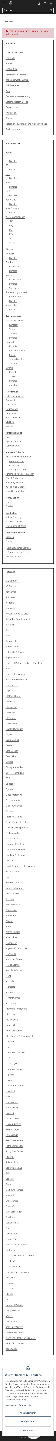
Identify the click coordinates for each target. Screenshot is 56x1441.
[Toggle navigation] (3, 2)
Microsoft (10, 987)
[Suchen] (51, 10)
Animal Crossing (14, 517)
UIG (7, 1299)
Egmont (9, 789)
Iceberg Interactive (15, 888)
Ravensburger (12, 1129)
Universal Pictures (14, 1305)
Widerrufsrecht (13, 129)
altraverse (10, 608)
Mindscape (11, 1003)
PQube (9, 1096)
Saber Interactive (14, 1168)
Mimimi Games (13, 998)
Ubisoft (9, 1294)
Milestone (10, 992)
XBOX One (11, 200)
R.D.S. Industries (13, 1124)
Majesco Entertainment (17, 948)
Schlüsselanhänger (15, 396)
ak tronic (10, 603)
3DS (11, 221)
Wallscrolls (11, 400)
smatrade (10, 1195)
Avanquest (11, 641)
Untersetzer (11, 413)
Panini (8, 1047)
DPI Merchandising (15, 773)
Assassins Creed (14, 521)
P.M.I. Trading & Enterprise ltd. (20, 1036)
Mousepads (11, 404)
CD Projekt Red (13, 696)
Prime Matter (12, 1107)
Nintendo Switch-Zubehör (18, 457)
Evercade (10, 342)
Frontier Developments (17, 828)
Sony (8, 1228)
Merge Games (12, 965)
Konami (9, 921)
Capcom (10, 690)
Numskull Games (14, 1031)
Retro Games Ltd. (14, 1146)
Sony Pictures (12, 1234)
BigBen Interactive (14, 657)
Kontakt (9, 63)
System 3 (10, 1250)
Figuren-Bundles (14, 441)
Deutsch (10, 537)
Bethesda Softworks (15, 652)
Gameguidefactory (15, 844)
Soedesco (10, 1217)
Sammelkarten (13, 446)
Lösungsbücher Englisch (19, 552)
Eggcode (10, 784)
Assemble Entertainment (18, 619)
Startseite (10, 58)
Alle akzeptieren (28, 1412)
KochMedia (11, 910)
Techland (10, 1261)
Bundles (13, 161)
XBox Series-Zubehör (16, 487)
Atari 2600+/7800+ (15, 320)
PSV (11, 234)
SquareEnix (11, 1239)
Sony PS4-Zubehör (15, 478)
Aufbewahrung (16, 461)
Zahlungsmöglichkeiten (17, 80)
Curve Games (12, 740)
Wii (10, 238)
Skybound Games (14, 1190)
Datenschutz (25, 1405)
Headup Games (13, 871)
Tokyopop (10, 1283)
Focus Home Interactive (17, 822)
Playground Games (15, 1085)
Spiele (12, 329)
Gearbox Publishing (15, 855)
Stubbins (10, 422)
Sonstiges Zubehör (18, 469)
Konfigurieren (28, 1421)
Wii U (12, 243)
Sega (8, 1184)
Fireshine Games (14, 817)
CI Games (10, 712)
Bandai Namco (13, 646)
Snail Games (12, 1201)
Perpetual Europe (14, 1069)
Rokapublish (12, 1162)
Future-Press (12, 838)
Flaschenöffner (13, 417)
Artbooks (10, 254)
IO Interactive (12, 893)
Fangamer (11, 811)
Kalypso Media (13, 904)
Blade (8, 668)
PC (7, 157)
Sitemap (10, 118)
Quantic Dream (13, 1118)
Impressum (10, 1405)
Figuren (9, 437)
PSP (11, 230)
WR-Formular (12, 85)
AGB (8, 91)
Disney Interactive (14, 767)
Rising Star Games (15, 1151)
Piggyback (11, 1074)
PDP (8, 1058)
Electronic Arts (13, 800)
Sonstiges (14, 288)
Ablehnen (28, 1430)
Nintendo (10, 1014)
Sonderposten (14, 556)
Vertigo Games (13, 1310)
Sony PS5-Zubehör (15, 482)
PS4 (8, 165)
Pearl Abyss (11, 1063)
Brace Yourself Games (16, 679)
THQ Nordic (11, 1277)
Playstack (10, 1091)
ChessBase (11, 707)
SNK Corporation (14, 1212)
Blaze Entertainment (16, 674)
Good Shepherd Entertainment (21, 866)
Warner (9, 1316)
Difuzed (9, 762)
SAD (8, 1173)
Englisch (10, 541)
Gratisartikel (11, 69)
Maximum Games (14, 959)
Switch (9, 182)
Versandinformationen (16, 74)
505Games (11, 592)
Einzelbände (15, 266)
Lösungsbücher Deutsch (19, 548)
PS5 (8, 174)
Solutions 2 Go (13, 1223)
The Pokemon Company (17, 1272)
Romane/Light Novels (16, 292)
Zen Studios (11, 1349)
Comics (9, 262)
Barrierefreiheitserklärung (18, 96)
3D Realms (11, 586)
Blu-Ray (9, 502)
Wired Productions (15, 1332)
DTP (8, 778)
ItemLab (10, 899)
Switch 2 (10, 191)
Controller (14, 465)
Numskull (10, 1025)
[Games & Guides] (11, 3)
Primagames (12, 1102)
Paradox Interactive (15, 1052)
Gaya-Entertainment (16, 849)
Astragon (10, 625)
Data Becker (12, 751)
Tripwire (9, 1288)
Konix (8, 926)
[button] (39, 3)
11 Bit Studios (12, 581)
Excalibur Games (14, 806)
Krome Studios (13, 932)
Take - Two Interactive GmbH (20, 1255)
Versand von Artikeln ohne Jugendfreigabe (26, 124)
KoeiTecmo (11, 915)
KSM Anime (11, 937)
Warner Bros (12, 1321)
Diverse (9, 368)
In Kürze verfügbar (15, 52)
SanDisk (9, 1179)
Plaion (9, 1080)
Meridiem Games (14, 970)
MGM (8, 976)
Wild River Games (14, 1327)
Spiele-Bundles (16, 359)
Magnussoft (11, 943)
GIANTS (9, 860)
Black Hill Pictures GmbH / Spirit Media (25, 663)
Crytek (9, 734)
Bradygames (12, 685)
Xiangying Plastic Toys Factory (21, 1338)
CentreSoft (11, 701)
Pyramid (10, 1113)
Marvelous (11, 954)
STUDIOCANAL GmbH (16, 1244)
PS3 (11, 225)
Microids (10, 981)
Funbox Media (12, 833)
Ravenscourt (12, 1135)
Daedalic (10, 745)
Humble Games (13, 882)
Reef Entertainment (15, 1140)
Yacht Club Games (15, 1343)
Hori (8, 877)
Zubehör (13, 333)
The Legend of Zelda (16, 526)
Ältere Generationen (15, 217)
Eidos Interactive (14, 795)
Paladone (10, 1041)
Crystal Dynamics (14, 729)
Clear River (11, 718)
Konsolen (13, 325)
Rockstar (10, 1157)
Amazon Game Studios (17, 614)
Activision (10, 597)
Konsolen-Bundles (18, 350)
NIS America (12, 1020)
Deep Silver (11, 756)
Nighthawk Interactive (16, 1009)
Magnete (10, 426)
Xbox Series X (12, 208)
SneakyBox (11, 1206)
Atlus (8, 635)
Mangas (9, 275)
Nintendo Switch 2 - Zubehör (20, 474)
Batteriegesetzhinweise (17, 102)
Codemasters (12, 723)
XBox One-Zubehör (15, 491)
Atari (8, 630)
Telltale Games (13, 1266)
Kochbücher (11, 305)
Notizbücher (12, 409)
